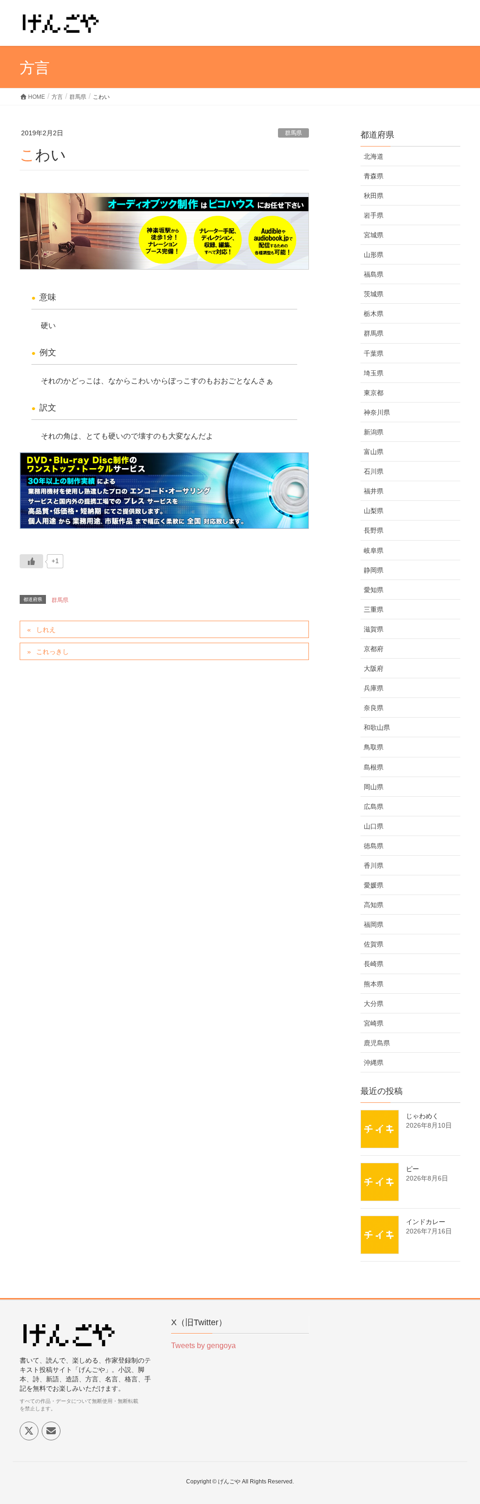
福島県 (373, 274)
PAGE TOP (459, 1450)
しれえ (46, 629)
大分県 (373, 1003)
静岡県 (373, 570)
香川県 (373, 865)
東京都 (373, 392)
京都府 (373, 649)
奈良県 (373, 708)
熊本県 (373, 984)
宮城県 (373, 235)
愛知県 (373, 590)
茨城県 (373, 294)
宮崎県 (373, 1023)
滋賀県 (373, 629)
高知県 (373, 905)
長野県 (373, 530)
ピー (412, 1169)
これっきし (52, 651)
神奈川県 (377, 412)
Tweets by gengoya (203, 1346)
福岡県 (373, 924)
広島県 (373, 806)
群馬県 (293, 133)
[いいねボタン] (31, 561)
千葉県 (373, 353)
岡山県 (373, 787)
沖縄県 (373, 1062)
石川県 (373, 471)
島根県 (373, 767)
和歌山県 (377, 727)
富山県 (373, 451)
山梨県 (373, 510)
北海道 (373, 156)
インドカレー (425, 1221)
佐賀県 (373, 944)
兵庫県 (373, 688)
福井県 (373, 491)
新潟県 (373, 432)
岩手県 (373, 215)
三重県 (373, 609)
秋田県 (373, 195)
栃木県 (373, 313)
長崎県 (373, 964)
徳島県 (373, 846)
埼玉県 (373, 373)
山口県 (373, 826)
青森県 (373, 176)
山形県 (373, 254)
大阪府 (373, 668)
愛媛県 (373, 885)
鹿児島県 (377, 1043)
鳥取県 (373, 747)
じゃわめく (422, 1116)
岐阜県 (373, 550)
